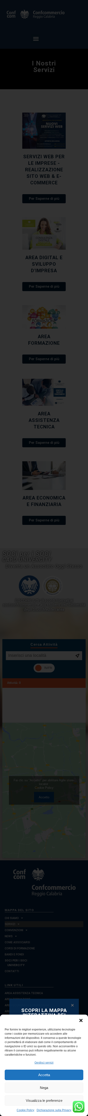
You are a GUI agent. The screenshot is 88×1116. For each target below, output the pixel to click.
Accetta (44, 1075)
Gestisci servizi (44, 1062)
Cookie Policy (25, 1110)
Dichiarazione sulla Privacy (54, 1110)
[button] (81, 1020)
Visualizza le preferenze (44, 1100)
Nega (44, 1088)
